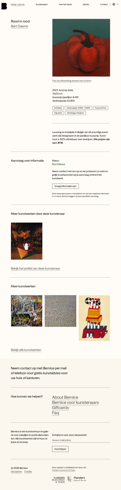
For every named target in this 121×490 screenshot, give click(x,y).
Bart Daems (19, 26)
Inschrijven (60, 449)
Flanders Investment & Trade (63, 470)
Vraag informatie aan (65, 186)
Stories (86, 4)
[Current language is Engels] (116, 4)
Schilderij (58, 108)
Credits (28, 471)
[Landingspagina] (4, 6)
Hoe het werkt (65, 4)
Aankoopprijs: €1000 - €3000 (78, 108)
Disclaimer (16, 471)
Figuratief (58, 113)
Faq (55, 412)
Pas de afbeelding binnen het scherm (71, 80)
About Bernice (65, 397)
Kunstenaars (42, 4)
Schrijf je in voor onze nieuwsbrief (69, 435)
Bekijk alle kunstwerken (26, 349)
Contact (104, 4)
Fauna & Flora (100, 108)
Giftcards (60, 407)
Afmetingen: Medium (75, 113)
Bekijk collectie (18, 4)
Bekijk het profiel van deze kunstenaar (35, 268)
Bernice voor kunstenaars (75, 402)
